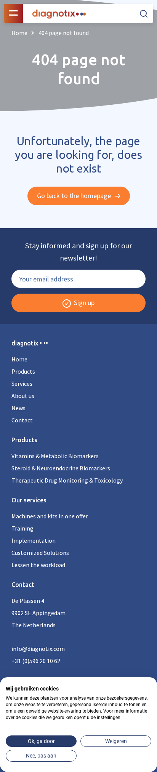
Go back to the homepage (74, 195)
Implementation (33, 540)
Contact (22, 420)
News (18, 408)
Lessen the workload (38, 565)
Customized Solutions (40, 552)
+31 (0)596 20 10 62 (35, 661)
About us (22, 396)
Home (19, 359)
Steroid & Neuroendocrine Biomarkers (60, 468)
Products (23, 371)
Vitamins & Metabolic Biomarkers (55, 456)
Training (22, 528)
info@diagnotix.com (38, 648)
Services (21, 383)
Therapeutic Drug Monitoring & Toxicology (67, 480)
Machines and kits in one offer (49, 516)
